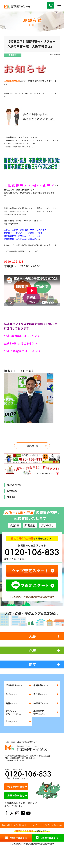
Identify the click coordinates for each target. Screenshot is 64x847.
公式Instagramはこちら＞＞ (22, 351)
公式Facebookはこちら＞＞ (22, 336)
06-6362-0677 (15, 758)
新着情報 (13, 55)
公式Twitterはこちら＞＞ (20, 343)
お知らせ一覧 (32, 445)
